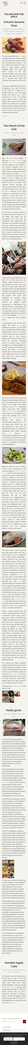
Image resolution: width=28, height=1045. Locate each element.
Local (18, 133)
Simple (12, 33)
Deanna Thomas (13, 162)
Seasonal (8, 33)
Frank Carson (16, 686)
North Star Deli (15, 674)
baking (14, 970)
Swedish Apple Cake (10, 987)
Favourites (14, 714)
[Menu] (24, 3)
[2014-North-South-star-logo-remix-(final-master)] (11, 3)
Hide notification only (19, 1039)
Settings (14, 1042)
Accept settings (8, 1039)
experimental (22, 29)
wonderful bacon (11, 411)
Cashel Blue (12, 418)
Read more (5, 116)
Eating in (16, 29)
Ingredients (12, 31)
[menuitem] (20, 3)
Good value (6, 31)
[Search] (20, 3)
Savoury (22, 31)
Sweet (10, 972)
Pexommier (5, 782)
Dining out (13, 133)
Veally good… (14, 710)
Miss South (19, 33)
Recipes (18, 31)
